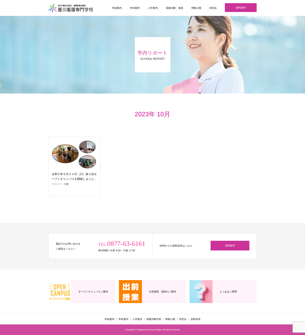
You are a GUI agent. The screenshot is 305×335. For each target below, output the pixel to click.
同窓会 (213, 8)
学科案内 (135, 8)
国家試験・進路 (174, 8)
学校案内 (117, 8)
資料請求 (241, 7)
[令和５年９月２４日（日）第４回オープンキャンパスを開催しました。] (74, 154)
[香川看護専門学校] (70, 8)
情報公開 (196, 8)
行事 (66, 184)
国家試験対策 (153, 319)
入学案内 (153, 8)
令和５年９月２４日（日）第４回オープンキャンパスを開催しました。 (74, 176)
